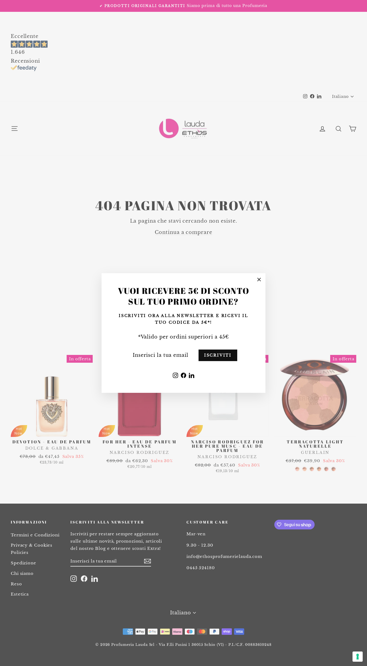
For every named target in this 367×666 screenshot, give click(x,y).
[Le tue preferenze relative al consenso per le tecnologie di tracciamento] (357, 656)
